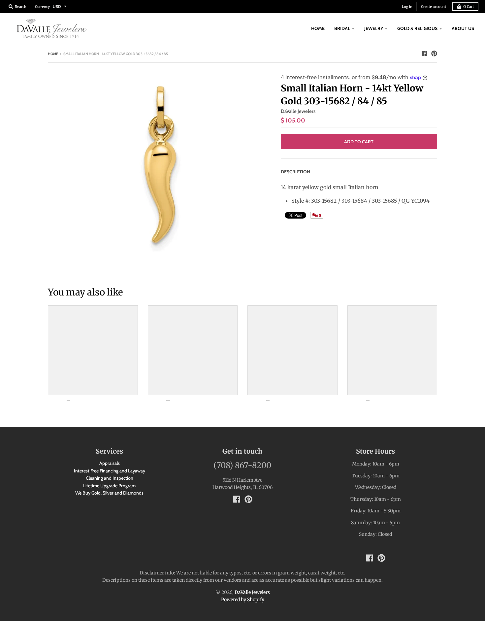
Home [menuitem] (318, 28)
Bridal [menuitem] (342, 28)
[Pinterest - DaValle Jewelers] (434, 53)
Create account (433, 6)
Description (295, 172)
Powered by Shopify (242, 600)
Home (53, 54)
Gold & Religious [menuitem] (417, 28)
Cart (468, 6)
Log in (407, 6)
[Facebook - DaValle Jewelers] (424, 53)
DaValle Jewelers (298, 111)
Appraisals (109, 463)
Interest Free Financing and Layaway (109, 471)
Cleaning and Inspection (109, 478)
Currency (42, 6)
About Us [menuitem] (463, 28)
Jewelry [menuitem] (373, 28)
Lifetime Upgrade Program (109, 486)
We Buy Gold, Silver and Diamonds (109, 493)
